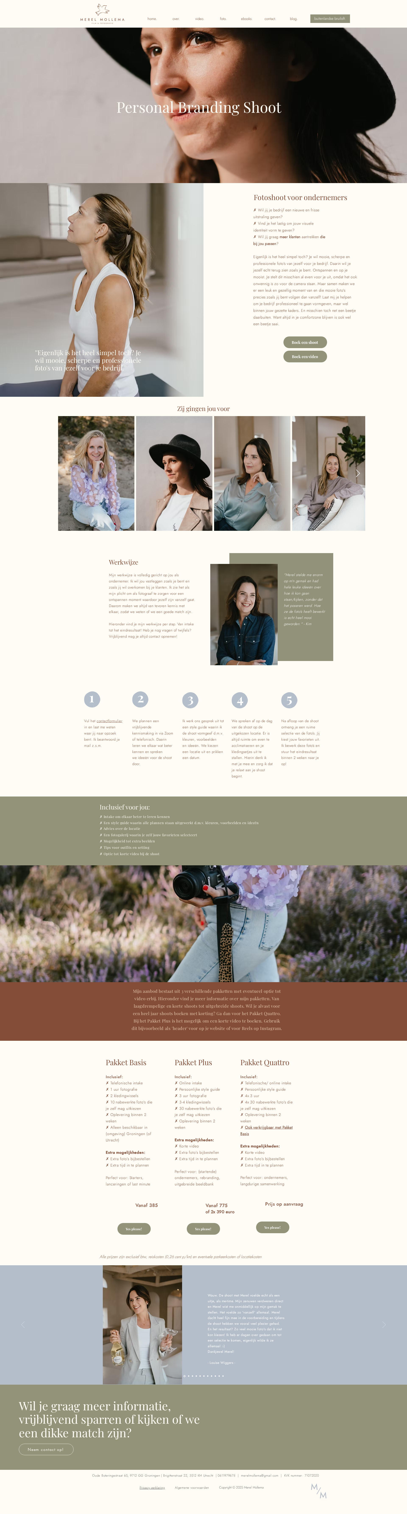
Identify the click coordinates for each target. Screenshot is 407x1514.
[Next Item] (357, 473)
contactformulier (109, 720)
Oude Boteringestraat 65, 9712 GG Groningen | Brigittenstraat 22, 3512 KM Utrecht (152, 1475)
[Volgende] (384, 1325)
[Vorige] (23, 1325)
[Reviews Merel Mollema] (184, 1376)
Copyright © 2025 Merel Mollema (242, 1487)
